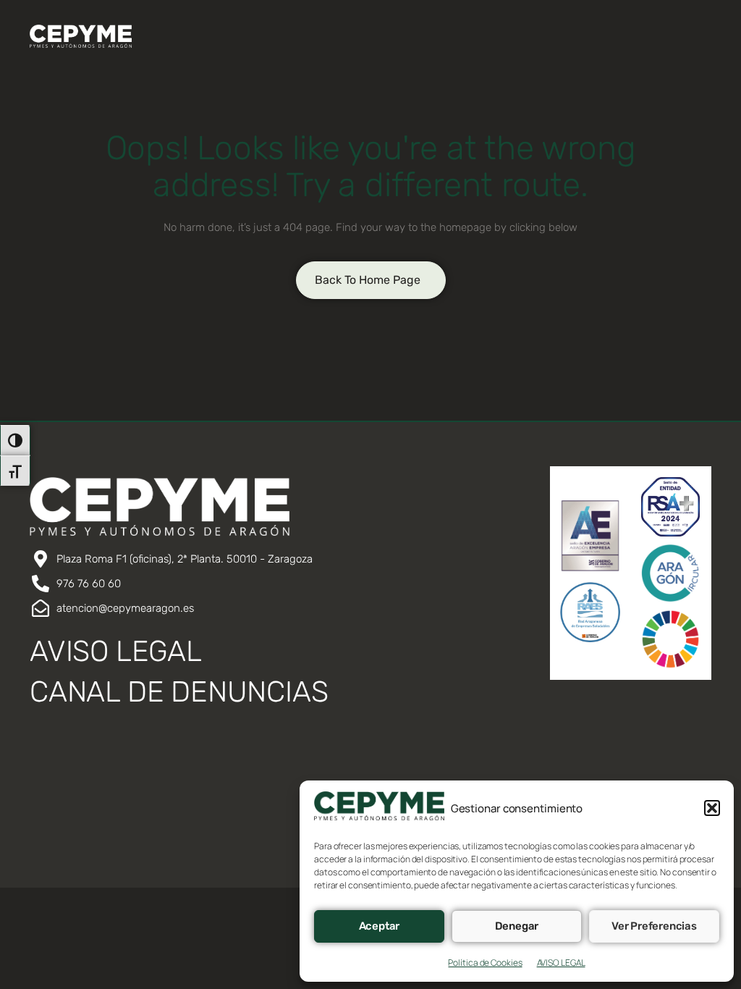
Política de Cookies (485, 962)
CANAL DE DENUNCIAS (179, 692)
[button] (712, 808)
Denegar (517, 926)
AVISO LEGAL (561, 962)
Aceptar (379, 926)
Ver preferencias (654, 926)
